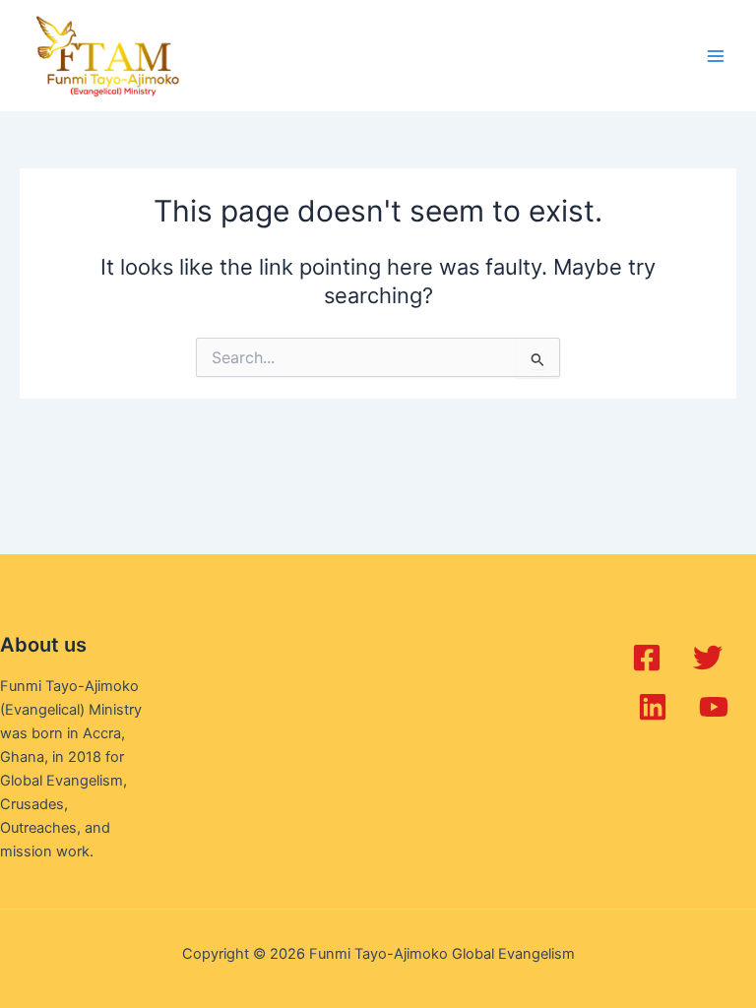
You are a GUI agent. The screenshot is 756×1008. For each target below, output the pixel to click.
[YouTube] (713, 706)
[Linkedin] (652, 706)
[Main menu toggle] (715, 56)
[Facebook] (646, 657)
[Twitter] (707, 657)
